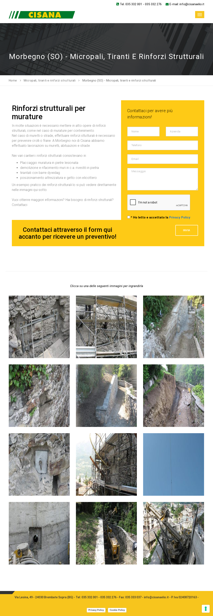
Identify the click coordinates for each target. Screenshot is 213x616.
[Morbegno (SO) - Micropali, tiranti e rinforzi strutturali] (39, 295)
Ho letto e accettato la (160, 217)
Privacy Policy (179, 217)
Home (13, 80)
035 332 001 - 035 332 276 (99, 597)
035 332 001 (133, 4)
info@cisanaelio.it (192, 4)
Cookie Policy (117, 609)
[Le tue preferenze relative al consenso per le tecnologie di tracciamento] (206, 609)
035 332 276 (153, 4)
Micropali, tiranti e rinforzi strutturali (50, 80)
